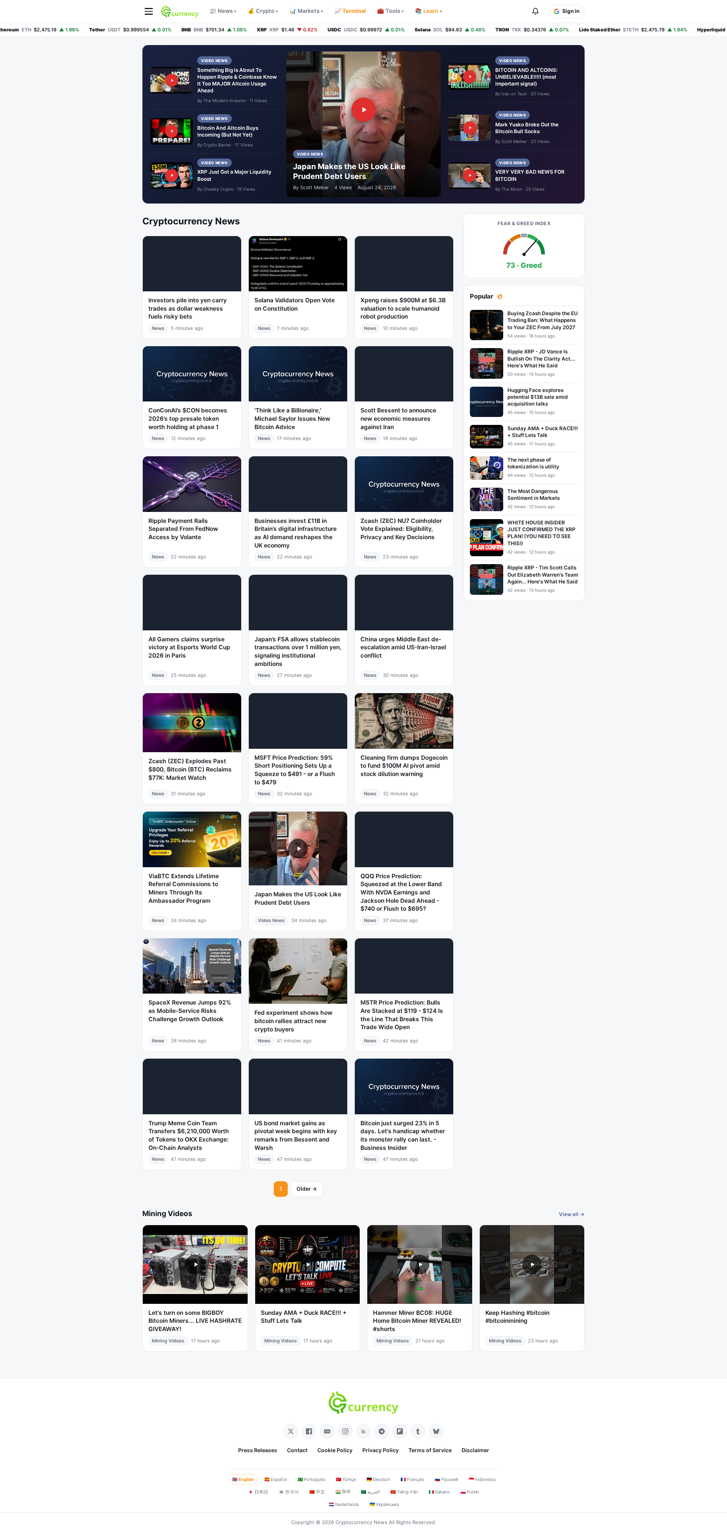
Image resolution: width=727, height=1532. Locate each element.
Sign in (570, 11)
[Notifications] (535, 11)
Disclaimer (475, 1450)
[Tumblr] (418, 1431)
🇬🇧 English (243, 1479)
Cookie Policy (335, 1450)
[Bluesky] (436, 1431)
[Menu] (148, 11)
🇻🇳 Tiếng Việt (404, 1492)
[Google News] (327, 1431)
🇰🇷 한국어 (289, 1492)
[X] (291, 1431)
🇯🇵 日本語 (258, 1492)
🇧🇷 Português (311, 1479)
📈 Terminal (350, 11)
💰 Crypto (263, 11)
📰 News (222, 11)
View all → (572, 1214)
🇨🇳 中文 (317, 1492)
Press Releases (257, 1450)
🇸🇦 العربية (370, 1492)
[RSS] (363, 1431)
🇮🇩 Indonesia (482, 1479)
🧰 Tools (390, 11)
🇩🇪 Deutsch (378, 1479)
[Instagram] (345, 1431)
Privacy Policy (380, 1450)
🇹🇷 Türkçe (346, 1479)
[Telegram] (381, 1431)
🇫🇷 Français (412, 1479)
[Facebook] (309, 1431)
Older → (306, 1188)
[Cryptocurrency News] (179, 11)
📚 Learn (428, 11)
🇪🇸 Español (275, 1479)
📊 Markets (306, 11)
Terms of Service (430, 1450)
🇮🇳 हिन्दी (342, 1492)
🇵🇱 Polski (469, 1492)
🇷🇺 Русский (446, 1479)
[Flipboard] (400, 1431)
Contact (297, 1450)
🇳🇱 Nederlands (344, 1504)
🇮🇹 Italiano (439, 1492)
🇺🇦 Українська (384, 1504)
